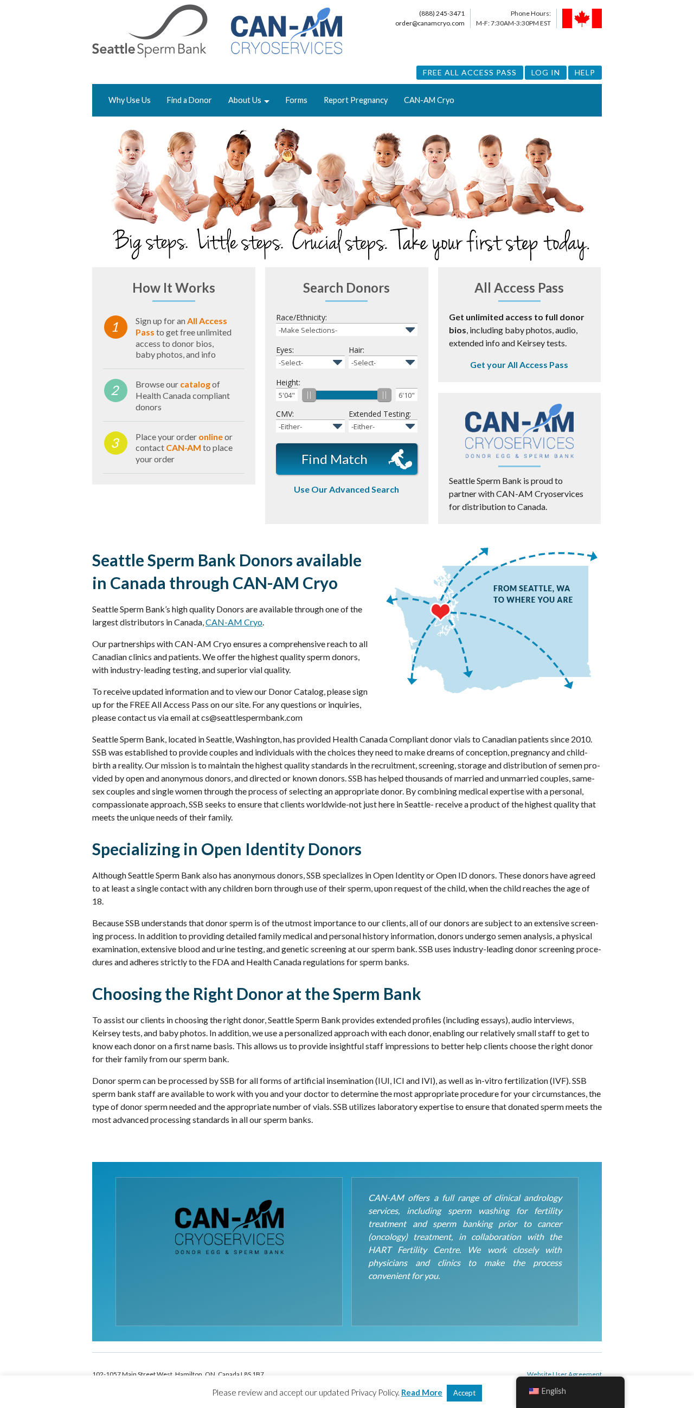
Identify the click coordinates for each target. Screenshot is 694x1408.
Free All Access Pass (470, 72)
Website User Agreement (564, 1374)
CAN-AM (183, 447)
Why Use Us (129, 100)
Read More (421, 1392)
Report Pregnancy (356, 100)
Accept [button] (464, 1392)
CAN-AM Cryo (429, 100)
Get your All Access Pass (519, 364)
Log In (545, 72)
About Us (244, 100)
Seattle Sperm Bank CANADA (217, 31)
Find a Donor (189, 100)
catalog (195, 384)
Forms (296, 100)
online (210, 436)
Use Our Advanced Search (346, 489)
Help (585, 72)
